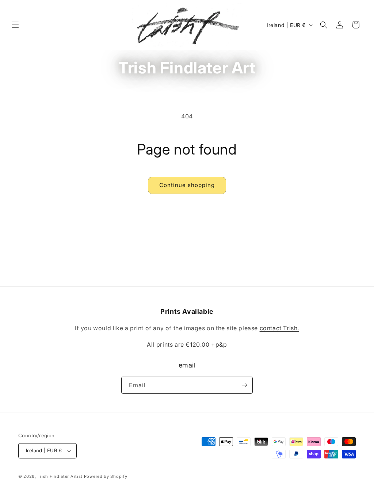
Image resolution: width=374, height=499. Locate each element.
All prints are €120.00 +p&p (187, 344)
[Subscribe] (244, 385)
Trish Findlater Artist (60, 476)
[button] (15, 25)
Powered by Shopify (105, 476)
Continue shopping (187, 185)
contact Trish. (279, 328)
